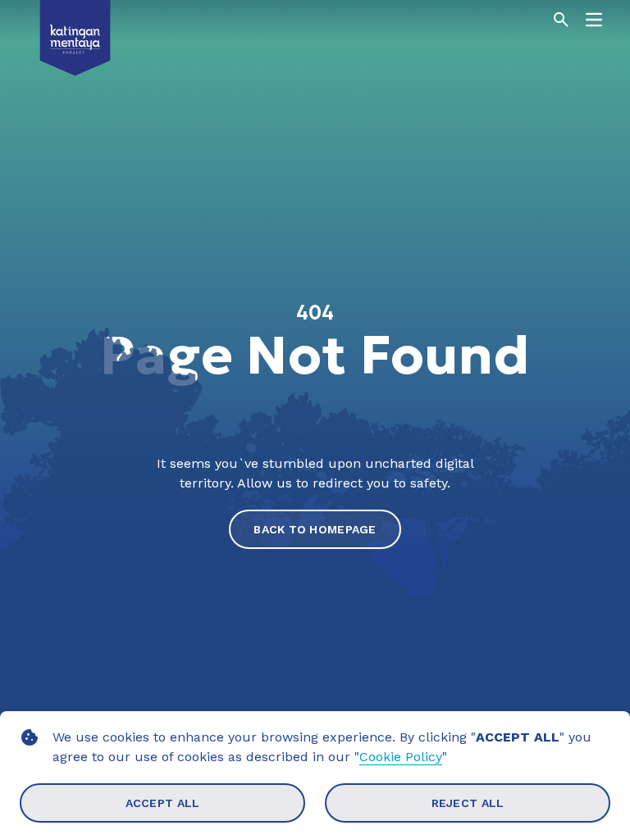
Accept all (163, 803)
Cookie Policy (400, 756)
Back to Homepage (314, 529)
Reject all (467, 803)
